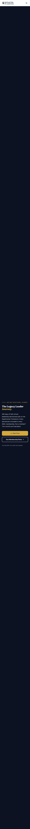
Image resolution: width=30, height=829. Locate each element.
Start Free (16, 433)
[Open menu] (26, 3)
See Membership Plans (14, 439)
